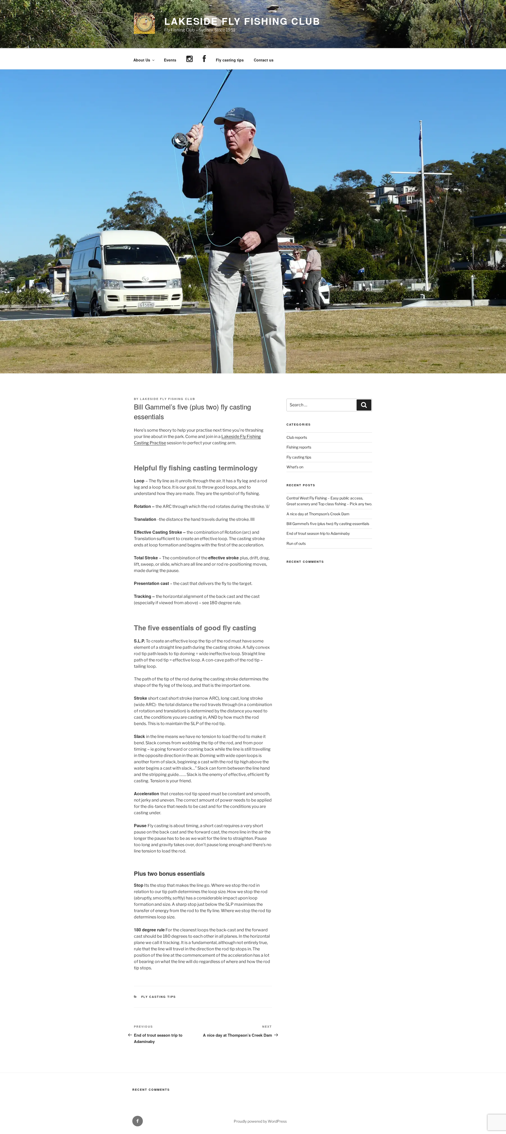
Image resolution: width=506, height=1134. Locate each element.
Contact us (264, 60)
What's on (294, 467)
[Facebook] (204, 58)
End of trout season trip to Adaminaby (318, 533)
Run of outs (296, 543)
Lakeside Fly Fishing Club (242, 21)
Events (170, 60)
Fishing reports (298, 447)
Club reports (296, 437)
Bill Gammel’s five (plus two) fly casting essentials (327, 523)
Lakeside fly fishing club (167, 399)
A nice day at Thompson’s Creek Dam (317, 514)
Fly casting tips (230, 60)
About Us (141, 60)
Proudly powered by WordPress (260, 1121)
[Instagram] (189, 58)
